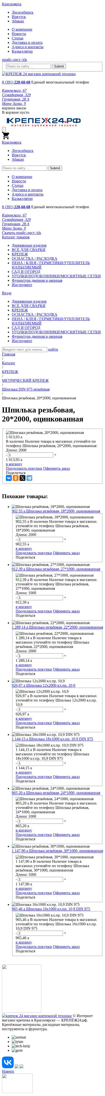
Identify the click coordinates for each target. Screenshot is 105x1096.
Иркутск (19, 17)
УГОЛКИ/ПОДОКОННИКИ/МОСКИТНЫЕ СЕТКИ (56, 276)
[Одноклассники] (16, 478)
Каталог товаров (16, 237)
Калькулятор (22, 51)
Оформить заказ (56, 468)
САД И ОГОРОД (26, 272)
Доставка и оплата (27, 42)
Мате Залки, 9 (14, 104)
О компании (22, 29)
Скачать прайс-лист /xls (21, 233)
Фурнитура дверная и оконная (37, 280)
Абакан (18, 21)
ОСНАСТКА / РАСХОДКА (34, 258)
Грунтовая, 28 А (15, 99)
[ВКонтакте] (9, 478)
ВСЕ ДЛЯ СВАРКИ (28, 250)
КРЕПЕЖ (20, 254)
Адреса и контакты (27, 47)
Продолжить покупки (24, 468)
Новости (19, 34)
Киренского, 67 (14, 90)
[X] (22, 478)
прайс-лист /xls (14, 59)
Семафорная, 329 (16, 95)
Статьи (17, 38)
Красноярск (11, 4)
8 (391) (16, 82)
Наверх (8, 1071)
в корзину (14, 464)
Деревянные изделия (29, 245)
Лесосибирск (22, 12)
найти (53, 349)
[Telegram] (29, 478)
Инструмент (22, 285)
